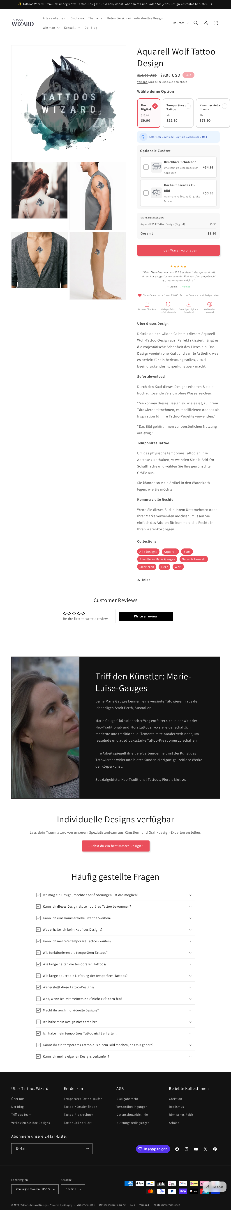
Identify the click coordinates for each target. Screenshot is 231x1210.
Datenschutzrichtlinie (132, 1115)
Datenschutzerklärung (112, 1204)
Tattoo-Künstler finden (80, 1107)
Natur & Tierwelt (194, 559)
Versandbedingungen (132, 1107)
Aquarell (170, 552)
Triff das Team (21, 1115)
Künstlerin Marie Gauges (157, 559)
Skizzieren (146, 567)
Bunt (186, 552)
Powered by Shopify (61, 1205)
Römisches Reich (181, 1115)
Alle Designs (148, 552)
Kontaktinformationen (167, 1204)
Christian (175, 1099)
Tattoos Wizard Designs (35, 1205)
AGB (132, 1204)
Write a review (146, 616)
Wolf (178, 567)
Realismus (176, 1107)
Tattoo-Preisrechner (78, 1115)
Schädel (174, 1123)
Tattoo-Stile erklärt (78, 1123)
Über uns (18, 1099)
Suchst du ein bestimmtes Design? (115, 846)
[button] (86, 18)
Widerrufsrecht (86, 1204)
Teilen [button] (146, 580)
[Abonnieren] (87, 1148)
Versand (142, 81)
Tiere (164, 567)
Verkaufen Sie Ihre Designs (30, 1123)
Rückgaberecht (127, 1099)
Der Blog (17, 1107)
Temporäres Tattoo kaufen (83, 1099)
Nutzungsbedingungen (133, 1123)
